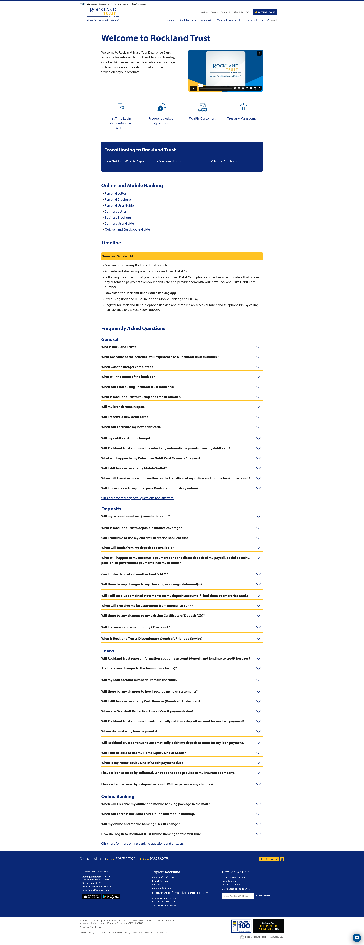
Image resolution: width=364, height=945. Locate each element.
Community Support (162, 888)
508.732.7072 (125, 859)
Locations (203, 12)
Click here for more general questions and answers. (137, 498)
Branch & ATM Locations (234, 877)
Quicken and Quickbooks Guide (127, 229)
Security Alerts (229, 881)
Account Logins (266, 12)
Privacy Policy (87, 932)
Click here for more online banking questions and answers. (142, 843)
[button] (182, 346)
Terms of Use (161, 932)
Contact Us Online (231, 884)
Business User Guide (119, 223)
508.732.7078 (159, 859)
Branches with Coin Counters (96, 890)
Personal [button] (170, 20)
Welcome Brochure (223, 161)
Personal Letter (115, 193)
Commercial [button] (206, 20)
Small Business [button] (187, 20)
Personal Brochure (118, 199)
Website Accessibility (142, 932)
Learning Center (254, 20)
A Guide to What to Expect (127, 161)
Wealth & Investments (229, 20)
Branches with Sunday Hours (96, 886)
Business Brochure (118, 217)
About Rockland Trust (163, 877)
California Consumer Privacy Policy (113, 932)
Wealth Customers (202, 118)
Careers (214, 12)
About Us (238, 12)
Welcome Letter (170, 161)
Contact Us (226, 12)
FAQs (247, 12)
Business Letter (115, 211)
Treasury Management (243, 118)
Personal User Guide (119, 205)
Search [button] (273, 20)
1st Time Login (120, 118)
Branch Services (160, 881)
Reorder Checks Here (93, 883)
